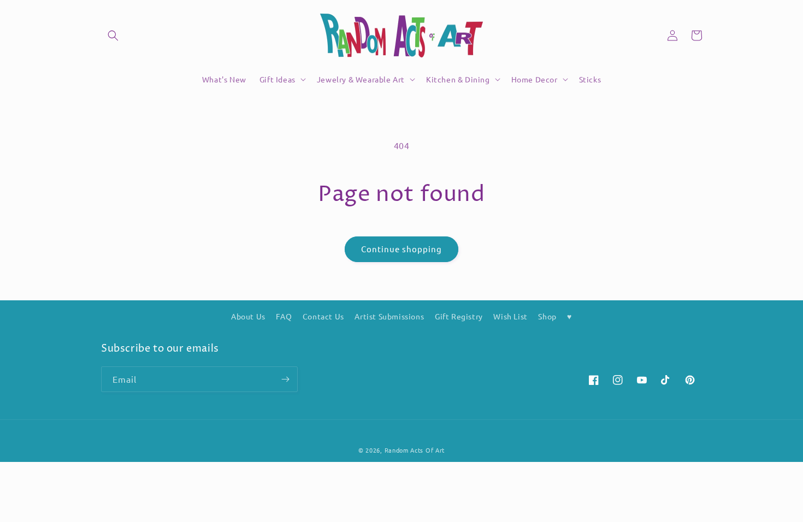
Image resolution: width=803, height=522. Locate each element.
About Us (248, 316)
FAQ (284, 316)
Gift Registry (459, 316)
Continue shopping (401, 249)
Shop (547, 316)
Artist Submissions (389, 316)
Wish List (510, 316)
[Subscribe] (285, 379)
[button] (113, 35)
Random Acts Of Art (415, 450)
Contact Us (323, 316)
